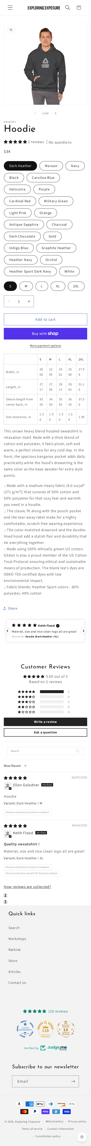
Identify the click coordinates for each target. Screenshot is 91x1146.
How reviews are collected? (27, 886)
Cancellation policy (48, 1136)
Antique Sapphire (24, 224)
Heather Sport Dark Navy (30, 271)
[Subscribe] (73, 1081)
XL (58, 286)
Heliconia (17, 189)
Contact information (60, 1129)
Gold (53, 236)
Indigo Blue (18, 248)
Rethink (14, 949)
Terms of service (32, 1129)
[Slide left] (35, 113)
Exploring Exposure (27, 1121)
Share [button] (12, 608)
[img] (15, 777)
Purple (44, 189)
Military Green (56, 201)
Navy (75, 165)
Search (13, 927)
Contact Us (17, 982)
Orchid (51, 259)
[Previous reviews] (7, 631)
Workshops (17, 938)
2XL (76, 286)
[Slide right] (55, 113)
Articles (14, 971)
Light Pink (17, 212)
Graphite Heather (56, 248)
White (69, 271)
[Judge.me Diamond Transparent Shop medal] (25, 1029)
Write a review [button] (45, 722)
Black (14, 177)
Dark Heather (20, 165)
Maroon (51, 165)
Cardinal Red (20, 201)
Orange (46, 212)
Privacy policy (77, 1121)
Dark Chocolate (22, 236)
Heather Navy (20, 259)
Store (12, 960)
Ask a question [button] (45, 732)
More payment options (45, 346)
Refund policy (54, 1121)
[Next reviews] (83, 631)
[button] (10, 7)
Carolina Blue (43, 177)
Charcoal (59, 224)
